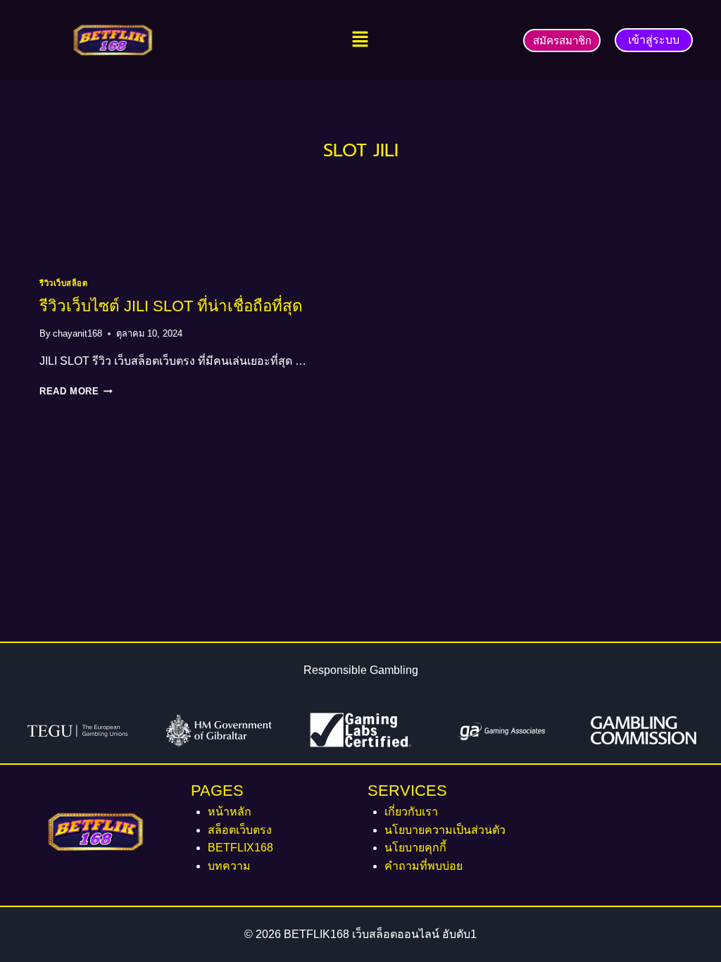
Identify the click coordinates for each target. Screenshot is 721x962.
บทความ (229, 866)
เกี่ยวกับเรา (411, 812)
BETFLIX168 (240, 848)
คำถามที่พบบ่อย (423, 866)
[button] (360, 40)
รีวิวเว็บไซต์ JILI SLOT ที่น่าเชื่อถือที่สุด (171, 306)
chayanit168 (77, 333)
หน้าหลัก (229, 812)
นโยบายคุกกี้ (415, 848)
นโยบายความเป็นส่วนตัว (445, 830)
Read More (76, 391)
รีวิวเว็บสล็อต (63, 283)
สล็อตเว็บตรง (240, 830)
